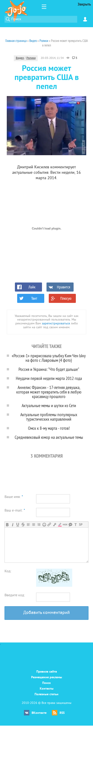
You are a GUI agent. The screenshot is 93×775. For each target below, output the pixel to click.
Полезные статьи (46, 694)
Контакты (46, 689)
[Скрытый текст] (65, 524)
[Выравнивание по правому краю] (38, 524)
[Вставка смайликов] (44, 524)
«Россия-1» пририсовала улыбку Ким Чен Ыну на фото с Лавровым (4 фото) (49, 358)
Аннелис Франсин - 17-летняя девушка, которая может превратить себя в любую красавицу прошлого (48, 391)
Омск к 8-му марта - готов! (49, 428)
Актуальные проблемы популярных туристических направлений (48, 417)
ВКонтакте (39, 713)
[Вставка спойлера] (80, 524)
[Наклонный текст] (12, 524)
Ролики (31, 58)
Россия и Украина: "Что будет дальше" (49, 369)
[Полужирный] (7, 524)
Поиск (46, 683)
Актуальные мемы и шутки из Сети (49, 405)
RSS (62, 713)
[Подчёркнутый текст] (17, 524)
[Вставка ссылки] (49, 524)
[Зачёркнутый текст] (23, 524)
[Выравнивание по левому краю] (28, 524)
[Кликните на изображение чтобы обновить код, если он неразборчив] (54, 586)
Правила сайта (46, 672)
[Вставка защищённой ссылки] (54, 524)
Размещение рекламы (46, 677)
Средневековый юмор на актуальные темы (49, 437)
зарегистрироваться (56, 324)
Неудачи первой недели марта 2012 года (49, 378)
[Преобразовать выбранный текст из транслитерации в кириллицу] (75, 524)
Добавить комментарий (46, 613)
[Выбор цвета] (59, 524)
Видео (20, 58)
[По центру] (33, 524)
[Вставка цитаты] (70, 524)
